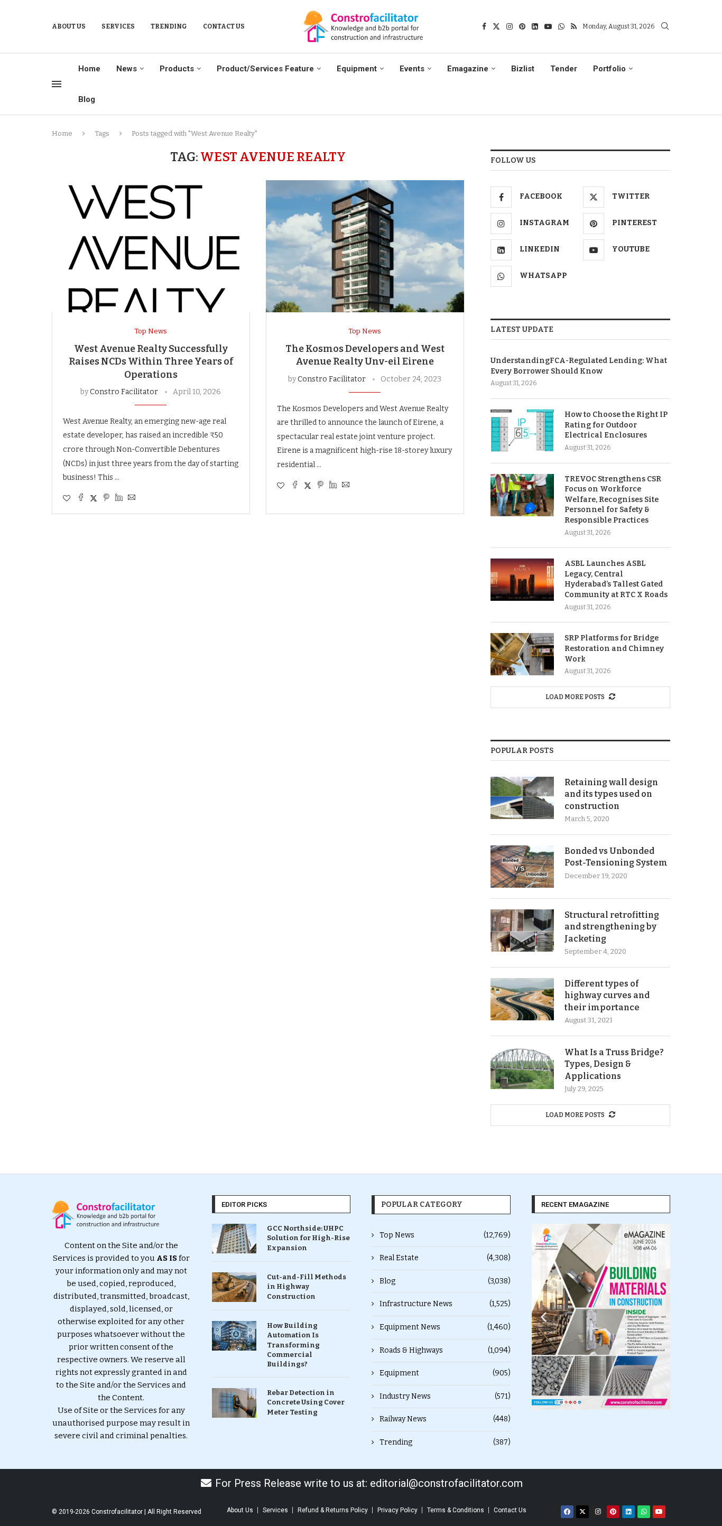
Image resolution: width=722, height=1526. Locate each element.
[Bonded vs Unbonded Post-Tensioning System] (522, 866)
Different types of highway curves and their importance (607, 995)
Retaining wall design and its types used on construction (611, 794)
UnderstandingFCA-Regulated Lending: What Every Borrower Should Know (578, 366)
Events (412, 68)
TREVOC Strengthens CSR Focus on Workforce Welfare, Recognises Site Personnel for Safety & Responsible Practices (612, 499)
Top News (445, 1235)
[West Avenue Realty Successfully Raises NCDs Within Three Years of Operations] (151, 246)
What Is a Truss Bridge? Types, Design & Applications (614, 1064)
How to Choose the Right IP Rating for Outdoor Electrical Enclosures (616, 425)
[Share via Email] (131, 498)
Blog (86, 99)
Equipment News (445, 1327)
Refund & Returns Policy (333, 1510)
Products (177, 68)
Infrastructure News (445, 1303)
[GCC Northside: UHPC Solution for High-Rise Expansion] (234, 1238)
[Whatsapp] (561, 26)
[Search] (665, 26)
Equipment (357, 68)
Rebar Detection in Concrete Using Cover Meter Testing (306, 1402)
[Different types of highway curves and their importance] (522, 999)
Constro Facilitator (124, 391)
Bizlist (522, 68)
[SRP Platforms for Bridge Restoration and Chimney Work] (522, 654)
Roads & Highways (445, 1350)
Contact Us (224, 26)
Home (89, 68)
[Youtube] (548, 26)
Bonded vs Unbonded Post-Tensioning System (616, 857)
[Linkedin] (535, 26)
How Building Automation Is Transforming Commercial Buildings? (293, 1345)
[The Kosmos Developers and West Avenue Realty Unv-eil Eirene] (365, 246)
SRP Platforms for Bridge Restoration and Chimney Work (614, 648)
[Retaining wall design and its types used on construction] (522, 798)
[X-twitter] (582, 1511)
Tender (563, 68)
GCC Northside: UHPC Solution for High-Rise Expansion (308, 1237)
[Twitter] (496, 26)
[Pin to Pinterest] (106, 498)
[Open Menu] (56, 84)
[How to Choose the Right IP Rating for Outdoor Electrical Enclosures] (522, 431)
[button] (543, 1317)
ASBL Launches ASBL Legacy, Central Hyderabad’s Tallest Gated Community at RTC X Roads (616, 579)
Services (118, 26)
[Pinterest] (522, 26)
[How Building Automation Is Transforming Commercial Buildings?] (234, 1336)
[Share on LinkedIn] (119, 498)
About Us (69, 26)
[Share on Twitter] (93, 498)
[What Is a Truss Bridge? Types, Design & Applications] (522, 1068)
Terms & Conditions (455, 1510)
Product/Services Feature (265, 68)
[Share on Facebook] (81, 498)
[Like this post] (66, 498)
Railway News (445, 1419)
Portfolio (609, 68)
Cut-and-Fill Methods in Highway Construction (306, 1286)
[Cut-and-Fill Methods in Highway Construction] (234, 1287)
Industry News (445, 1396)
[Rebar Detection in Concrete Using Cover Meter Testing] (234, 1403)
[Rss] (573, 26)
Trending (169, 26)
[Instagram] (509, 26)
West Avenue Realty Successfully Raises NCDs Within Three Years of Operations (151, 361)
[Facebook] (484, 26)
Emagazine (467, 68)
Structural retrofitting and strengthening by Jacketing (611, 927)
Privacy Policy (397, 1510)
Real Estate (445, 1257)
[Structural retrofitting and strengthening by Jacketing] (522, 930)
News (126, 68)
